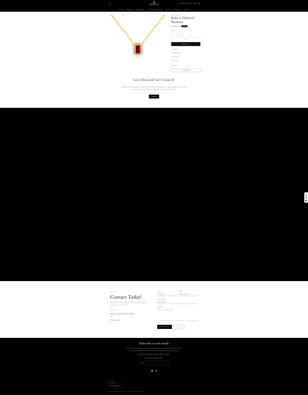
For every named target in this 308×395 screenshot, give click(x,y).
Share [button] (174, 65)
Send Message (165, 326)
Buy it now (186, 44)
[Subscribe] (167, 363)
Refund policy (123, 391)
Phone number (161, 299)
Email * (181, 291)
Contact (154, 96)
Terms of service (139, 391)
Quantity (173, 30)
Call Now (178, 326)
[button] (109, 3)
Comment (160, 307)
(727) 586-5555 (115, 320)
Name (159, 291)
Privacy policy (131, 391)
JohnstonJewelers (115, 391)
